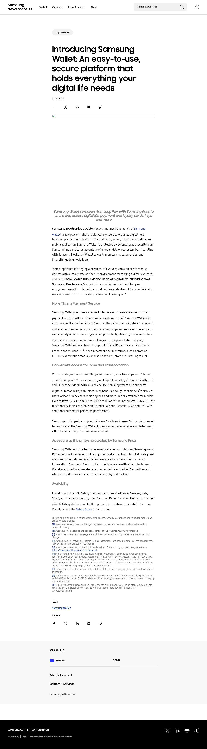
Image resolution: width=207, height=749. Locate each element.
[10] (54, 585)
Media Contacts (39, 729)
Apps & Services (62, 32)
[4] (53, 534)
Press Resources (76, 7)
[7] (53, 554)
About (94, 7)
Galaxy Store (84, 509)
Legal (24, 737)
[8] (53, 569)
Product (43, 7)
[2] (53, 524)
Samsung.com (17, 729)
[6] (53, 547)
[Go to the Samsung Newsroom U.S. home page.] (21, 7)
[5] (53, 541)
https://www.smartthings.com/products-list (74, 550)
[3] (53, 531)
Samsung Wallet (61, 607)
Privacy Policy (13, 737)
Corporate (57, 7)
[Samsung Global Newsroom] (197, 7)
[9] (53, 575)
